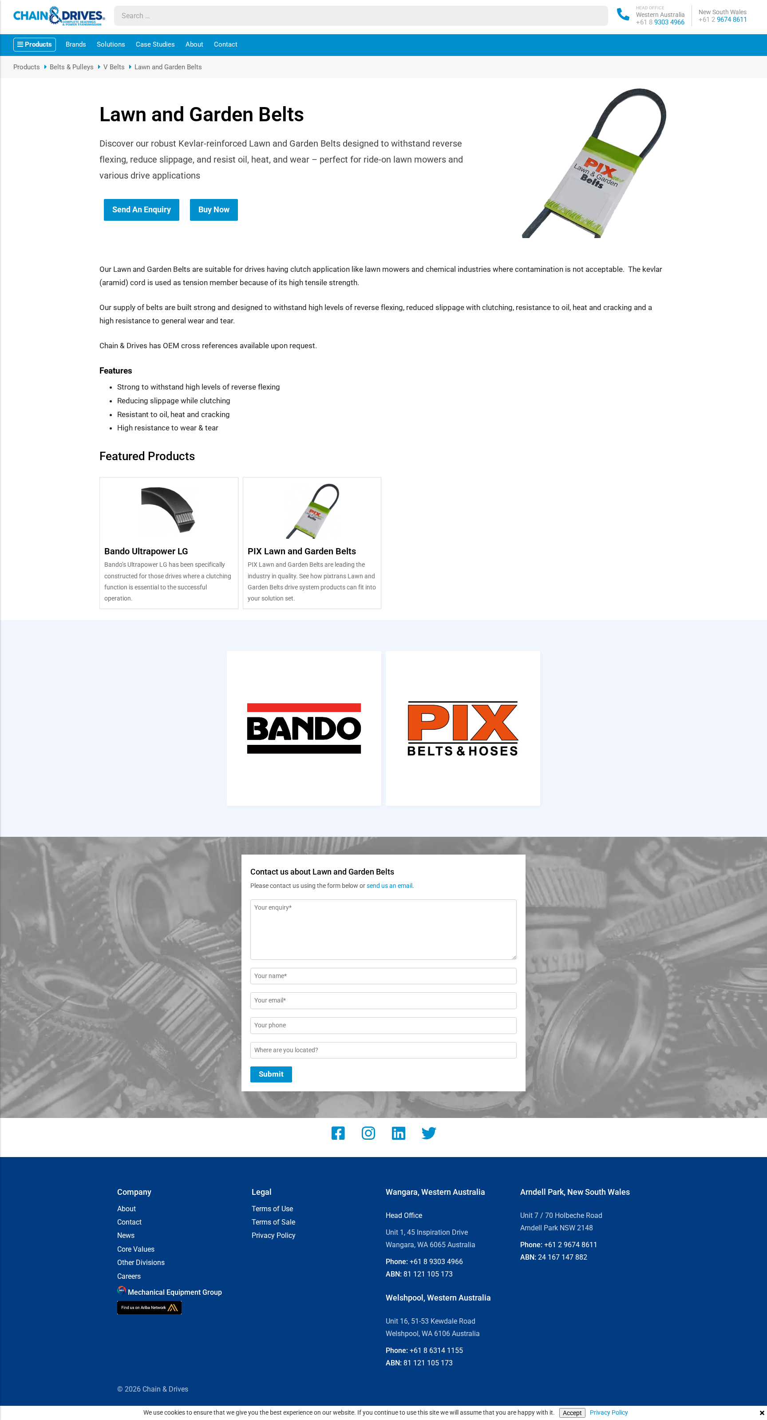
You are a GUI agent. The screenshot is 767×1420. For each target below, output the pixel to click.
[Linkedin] (399, 1133)
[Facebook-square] (338, 1133)
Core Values (135, 1249)
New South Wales (723, 12)
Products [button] (37, 44)
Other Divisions (141, 1263)
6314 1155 (436, 1350)
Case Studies (155, 44)
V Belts (114, 67)
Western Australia (660, 14)
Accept (572, 1412)
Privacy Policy (609, 1412)
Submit (271, 1074)
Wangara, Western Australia (435, 1192)
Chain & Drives (165, 1389)
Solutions (111, 44)
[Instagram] (368, 1133)
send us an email (389, 885)
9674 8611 (723, 20)
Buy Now (213, 209)
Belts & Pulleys (72, 67)
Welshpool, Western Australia (438, 1297)
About (194, 44)
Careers (129, 1277)
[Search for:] (352, 16)
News (125, 1236)
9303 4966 (660, 22)
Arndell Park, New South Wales (575, 1192)
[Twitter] (429, 1133)
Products (26, 67)
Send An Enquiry (141, 209)
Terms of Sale (273, 1222)
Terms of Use (272, 1209)
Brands (76, 44)
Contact (225, 44)
